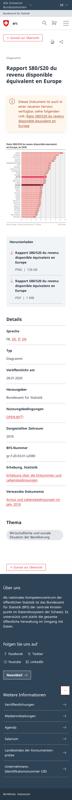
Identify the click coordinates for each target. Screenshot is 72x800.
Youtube (14, 662)
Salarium (11, 739)
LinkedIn (36, 662)
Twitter (37, 654)
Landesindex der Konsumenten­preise (29, 752)
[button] (65, 690)
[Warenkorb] (54, 22)
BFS (15, 23)
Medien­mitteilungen (20, 716)
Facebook (15, 654)
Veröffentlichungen (19, 704)
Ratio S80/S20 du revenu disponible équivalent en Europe (41, 121)
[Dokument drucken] (52, 41)
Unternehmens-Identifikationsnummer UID (26, 769)
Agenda (10, 727)
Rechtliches (9, 794)
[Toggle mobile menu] (66, 23)
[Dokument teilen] (61, 41)
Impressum (23, 794)
